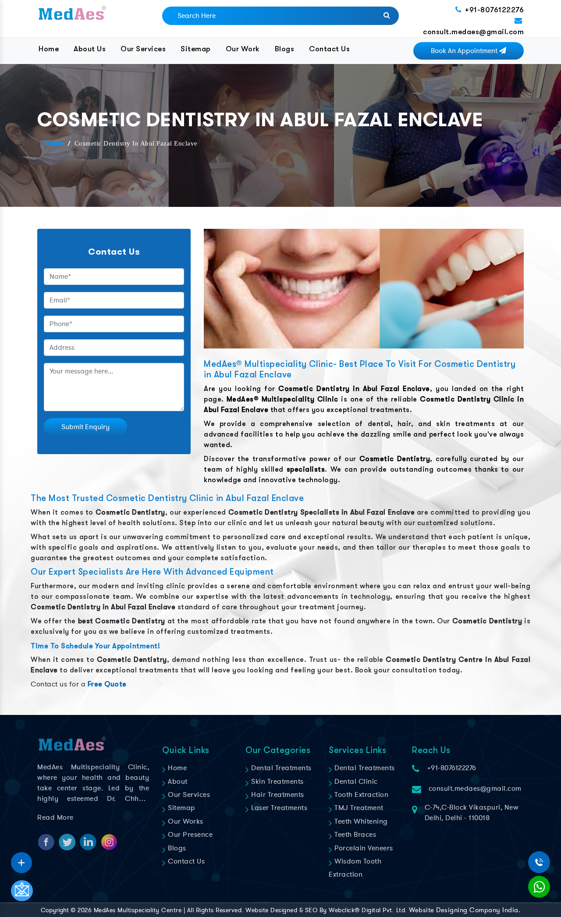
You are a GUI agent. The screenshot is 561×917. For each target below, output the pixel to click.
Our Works (184, 821)
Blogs (285, 49)
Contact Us (329, 49)
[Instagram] (21, 859)
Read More (55, 817)
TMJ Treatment (358, 808)
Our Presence (189, 834)
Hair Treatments (276, 795)
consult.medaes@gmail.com (473, 32)
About (177, 781)
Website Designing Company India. (464, 910)
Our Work (243, 49)
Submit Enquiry (85, 427)
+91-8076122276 (494, 10)
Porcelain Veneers (363, 848)
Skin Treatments (276, 781)
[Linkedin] (21, 859)
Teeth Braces (354, 834)
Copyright (55, 910)
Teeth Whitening (360, 821)
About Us (90, 49)
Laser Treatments (278, 808)
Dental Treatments (280, 768)
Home (49, 49)
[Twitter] (21, 859)
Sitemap (196, 49)
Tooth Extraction (360, 795)
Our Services (143, 49)
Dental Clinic (355, 781)
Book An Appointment (465, 51)
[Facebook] (21, 859)
